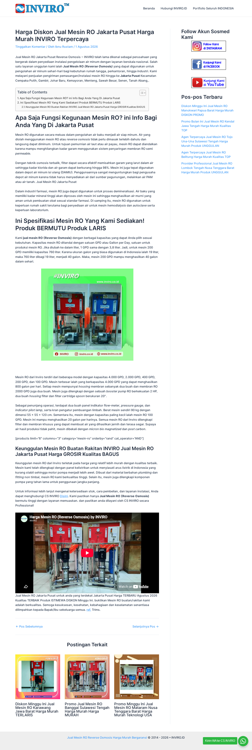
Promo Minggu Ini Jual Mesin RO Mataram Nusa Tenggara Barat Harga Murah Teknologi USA (135, 709)
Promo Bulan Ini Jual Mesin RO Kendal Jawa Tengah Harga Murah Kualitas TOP (207, 126)
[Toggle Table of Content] (141, 93)
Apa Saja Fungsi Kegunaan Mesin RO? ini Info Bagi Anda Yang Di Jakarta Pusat (70, 98)
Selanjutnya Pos (145, 626)
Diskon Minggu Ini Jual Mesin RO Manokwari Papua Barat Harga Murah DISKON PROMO (207, 110)
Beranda (149, 8)
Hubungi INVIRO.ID (174, 8)
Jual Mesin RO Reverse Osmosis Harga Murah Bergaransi (107, 737)
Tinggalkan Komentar (30, 46)
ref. (89, 609)
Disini (64, 496)
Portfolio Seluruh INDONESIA (213, 8)
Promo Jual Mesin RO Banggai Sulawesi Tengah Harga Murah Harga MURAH (87, 709)
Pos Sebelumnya (29, 626)
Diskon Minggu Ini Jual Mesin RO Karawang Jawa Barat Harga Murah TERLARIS (36, 709)
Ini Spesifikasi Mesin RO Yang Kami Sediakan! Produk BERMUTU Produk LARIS (70, 102)
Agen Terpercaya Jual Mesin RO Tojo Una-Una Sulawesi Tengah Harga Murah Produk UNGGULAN (207, 141)
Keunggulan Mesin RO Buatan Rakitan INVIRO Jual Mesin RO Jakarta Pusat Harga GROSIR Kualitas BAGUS (85, 106)
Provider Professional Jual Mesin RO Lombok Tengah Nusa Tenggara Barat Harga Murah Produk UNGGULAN (207, 168)
